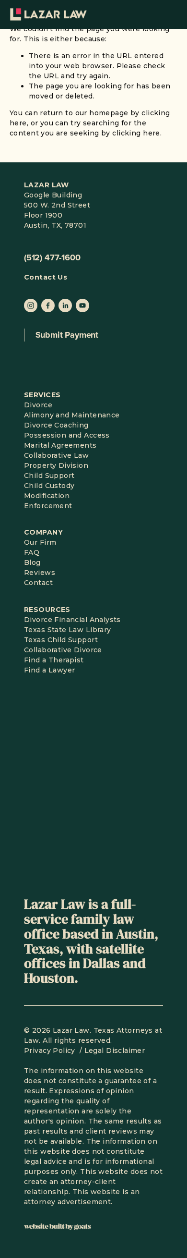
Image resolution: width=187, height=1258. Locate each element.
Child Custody (49, 485)
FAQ (31, 552)
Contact (38, 582)
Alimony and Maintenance (72, 415)
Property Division (56, 465)
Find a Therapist (54, 660)
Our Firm (40, 542)
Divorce (38, 405)
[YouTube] (82, 305)
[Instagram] (30, 305)
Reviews (39, 572)
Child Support (49, 475)
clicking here (136, 133)
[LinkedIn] (65, 305)
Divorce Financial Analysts (72, 619)
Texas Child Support (61, 639)
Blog (32, 562)
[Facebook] (48, 305)
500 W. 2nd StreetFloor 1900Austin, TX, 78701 (57, 215)
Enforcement (48, 505)
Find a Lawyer (49, 670)
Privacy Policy (50, 1050)
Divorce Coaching (56, 425)
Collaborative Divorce (63, 650)
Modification (47, 495)
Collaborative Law (56, 455)
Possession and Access (67, 435)
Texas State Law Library (67, 629)
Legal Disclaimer (114, 1050)
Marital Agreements (60, 445)
